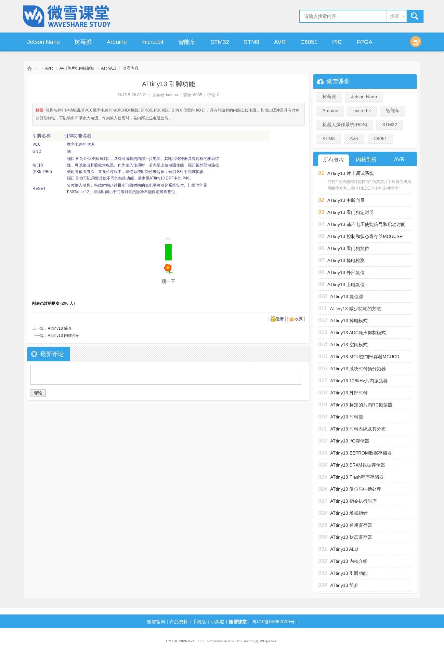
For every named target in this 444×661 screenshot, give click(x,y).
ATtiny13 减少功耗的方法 (355, 308)
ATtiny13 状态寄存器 (351, 537)
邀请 (280, 319)
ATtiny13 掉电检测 (346, 260)
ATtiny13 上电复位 (346, 284)
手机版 (199, 621)
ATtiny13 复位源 (346, 296)
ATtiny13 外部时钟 (349, 392)
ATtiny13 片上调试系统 (350, 173)
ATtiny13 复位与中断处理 (355, 489)
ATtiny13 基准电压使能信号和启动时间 (366, 224)
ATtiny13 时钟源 (346, 416)
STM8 (251, 42)
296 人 (67, 303)
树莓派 (83, 42)
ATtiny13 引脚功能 (349, 573)
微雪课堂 (29, 68)
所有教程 (333, 160)
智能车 (187, 42)
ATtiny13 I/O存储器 (349, 440)
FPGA (364, 42)
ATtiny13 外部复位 (346, 272)
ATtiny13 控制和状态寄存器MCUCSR (365, 236)
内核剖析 (366, 159)
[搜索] (415, 16)
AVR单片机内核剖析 (77, 68)
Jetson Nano (43, 42)
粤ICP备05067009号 (273, 621)
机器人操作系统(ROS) (344, 124)
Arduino (117, 42)
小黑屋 (217, 621)
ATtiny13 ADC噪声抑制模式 (358, 332)
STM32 (219, 42)
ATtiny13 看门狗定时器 (350, 212)
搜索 (394, 16)
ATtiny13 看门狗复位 (348, 248)
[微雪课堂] (67, 28)
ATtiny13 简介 (60, 328)
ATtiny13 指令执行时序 (353, 501)
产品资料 (179, 621)
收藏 (299, 319)
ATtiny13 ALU (344, 549)
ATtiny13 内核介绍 (64, 335)
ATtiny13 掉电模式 (349, 320)
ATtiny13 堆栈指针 (349, 513)
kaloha (172, 95)
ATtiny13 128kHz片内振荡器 (359, 380)
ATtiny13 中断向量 (346, 200)
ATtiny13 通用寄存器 (351, 525)
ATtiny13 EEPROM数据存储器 (361, 453)
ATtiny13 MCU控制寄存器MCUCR (364, 356)
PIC (337, 42)
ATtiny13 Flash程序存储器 (357, 477)
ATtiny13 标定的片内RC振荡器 (361, 404)
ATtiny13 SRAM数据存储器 (357, 465)
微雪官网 (156, 621)
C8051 (309, 42)
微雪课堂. (238, 621)
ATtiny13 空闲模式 (349, 344)
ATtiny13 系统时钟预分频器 (358, 368)
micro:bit (152, 42)
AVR (280, 42)
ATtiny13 (108, 68)
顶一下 (168, 264)
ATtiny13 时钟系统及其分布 (358, 428)
